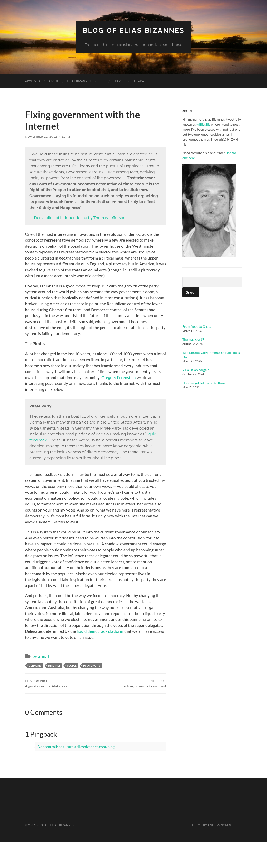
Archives (32, 81)
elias (66, 136)
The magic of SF (193, 339)
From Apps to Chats (196, 326)
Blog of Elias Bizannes (134, 30)
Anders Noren (219, 825)
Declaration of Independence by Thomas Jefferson (79, 217)
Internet (54, 665)
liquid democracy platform (100, 631)
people (72, 665)
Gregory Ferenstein (118, 377)
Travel (118, 81)
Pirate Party (92, 665)
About (53, 81)
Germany (35, 665)
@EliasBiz (203, 124)
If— (102, 81)
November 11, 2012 (41, 136)
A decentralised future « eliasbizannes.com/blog (76, 746)
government (41, 656)
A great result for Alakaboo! (46, 683)
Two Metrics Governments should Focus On (211, 354)
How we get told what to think (203, 383)
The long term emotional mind (143, 683)
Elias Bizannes (79, 81)
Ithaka (138, 81)
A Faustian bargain (195, 370)
